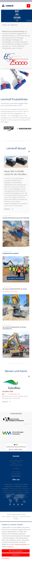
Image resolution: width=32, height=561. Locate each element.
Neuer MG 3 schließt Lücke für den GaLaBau (15, 172)
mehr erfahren (29, 20)
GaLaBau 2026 (7, 391)
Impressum (15, 516)
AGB (3, 516)
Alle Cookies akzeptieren (16, 551)
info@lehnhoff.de (16, 476)
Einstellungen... (6, 558)
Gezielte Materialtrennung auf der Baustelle (16, 218)
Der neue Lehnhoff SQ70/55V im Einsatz (15, 289)
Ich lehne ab (15, 555)
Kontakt (8, 516)
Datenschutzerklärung (21, 544)
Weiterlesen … (7, 209)
